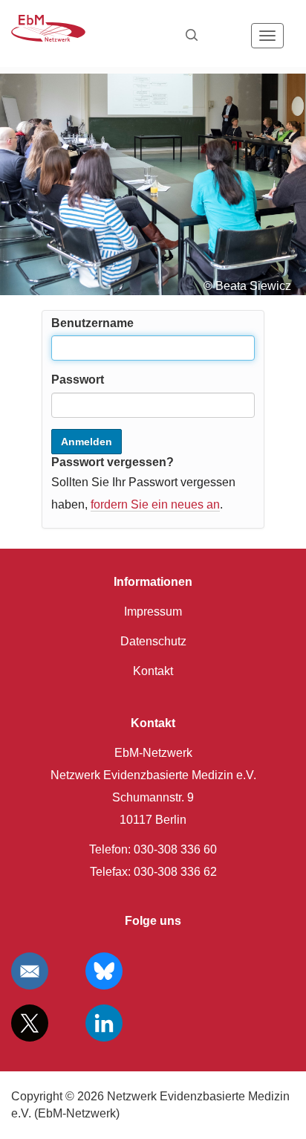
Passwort (77, 379)
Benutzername (92, 323)
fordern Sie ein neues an (155, 504)
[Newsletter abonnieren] (29, 971)
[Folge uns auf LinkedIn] (104, 1023)
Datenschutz (153, 641)
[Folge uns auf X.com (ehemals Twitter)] (29, 1023)
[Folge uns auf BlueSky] (104, 971)
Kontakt (153, 671)
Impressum (153, 611)
